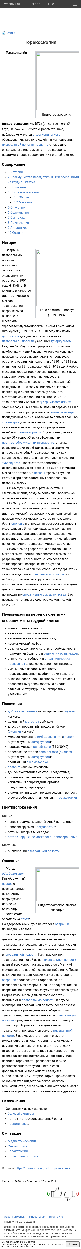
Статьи (11, 33)
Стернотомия (17, 1146)
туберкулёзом (61, 341)
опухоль (69, 711)
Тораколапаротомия (23, 1156)
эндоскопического (46, 134)
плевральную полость (38, 1000)
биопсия (15, 731)
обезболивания (13, 873)
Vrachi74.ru (12, 4)
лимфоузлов (40, 742)
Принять (73, 1244)
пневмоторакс (37, 762)
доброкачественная (22, 711)
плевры (39, 473)
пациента (42, 144)
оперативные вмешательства (44, 594)
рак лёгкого (42, 747)
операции (62, 924)
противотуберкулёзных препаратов (28, 442)
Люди (36, 4)
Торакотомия (18, 1151)
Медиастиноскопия (22, 1141)
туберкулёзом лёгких (55, 402)
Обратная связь (14, 1216)
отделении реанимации (61, 653)
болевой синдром (21, 1113)
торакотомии (67, 797)
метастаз (32, 721)
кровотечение (18, 1124)
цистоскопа (10, 336)
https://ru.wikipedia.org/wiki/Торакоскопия (43, 1168)
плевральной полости (18, 144)
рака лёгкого (48, 752)
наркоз (7, 884)
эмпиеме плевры (62, 412)
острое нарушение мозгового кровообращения (42, 837)
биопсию (17, 523)
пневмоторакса (29, 432)
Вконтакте (56, 1216)
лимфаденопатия (48, 737)
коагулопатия (45, 827)
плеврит (14, 767)
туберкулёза (11, 463)
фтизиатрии (10, 422)
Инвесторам (37, 1216)
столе (25, 919)
